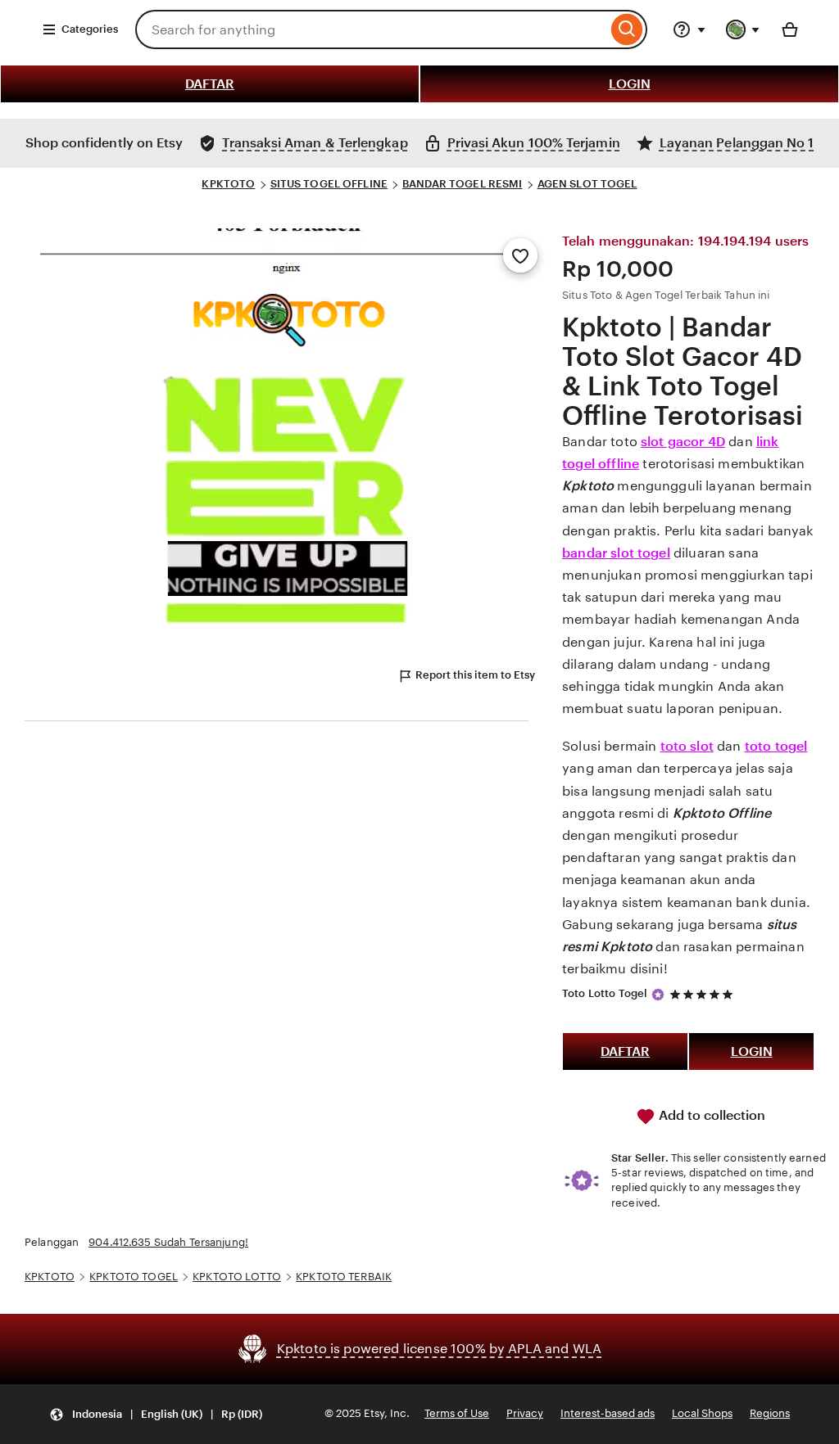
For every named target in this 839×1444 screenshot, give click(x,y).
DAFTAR (209, 84)
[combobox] (371, 29)
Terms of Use (456, 1413)
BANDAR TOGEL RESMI (462, 184)
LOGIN (630, 84)
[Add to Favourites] (520, 255)
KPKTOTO (228, 184)
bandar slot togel (616, 553)
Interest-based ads (607, 1413)
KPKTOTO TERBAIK (344, 1276)
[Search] (627, 29)
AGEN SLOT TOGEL (587, 184)
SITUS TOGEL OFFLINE (329, 184)
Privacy (524, 1413)
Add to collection (710, 1115)
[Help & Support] (689, 29)
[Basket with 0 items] (790, 29)
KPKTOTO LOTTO (237, 1276)
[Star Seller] (658, 994)
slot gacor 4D (683, 441)
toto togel (776, 746)
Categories (89, 29)
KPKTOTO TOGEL (133, 1276)
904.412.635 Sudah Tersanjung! (168, 1242)
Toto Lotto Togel (604, 993)
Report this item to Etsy (475, 675)
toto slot (687, 746)
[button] (155, 1414)
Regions (770, 1413)
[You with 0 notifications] (743, 29)
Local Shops (702, 1413)
